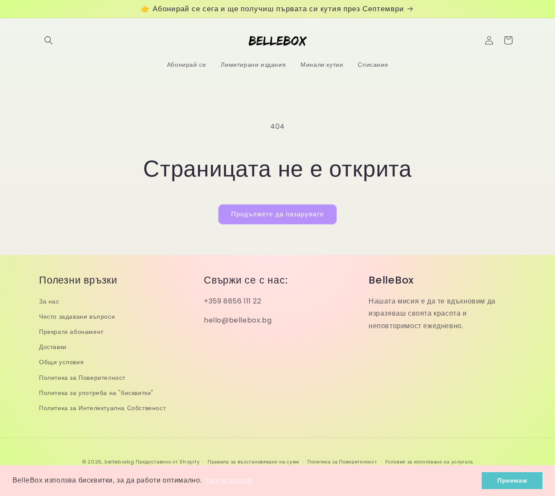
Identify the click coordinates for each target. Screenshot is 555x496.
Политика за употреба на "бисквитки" (96, 392)
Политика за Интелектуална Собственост (102, 408)
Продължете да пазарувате (277, 214)
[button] (48, 40)
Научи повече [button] (229, 480)
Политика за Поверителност (82, 377)
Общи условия (61, 362)
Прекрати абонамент (71, 331)
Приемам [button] (512, 480)
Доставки (53, 347)
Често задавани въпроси (77, 316)
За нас (49, 301)
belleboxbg (119, 461)
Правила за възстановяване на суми (253, 461)
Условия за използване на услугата (429, 461)
